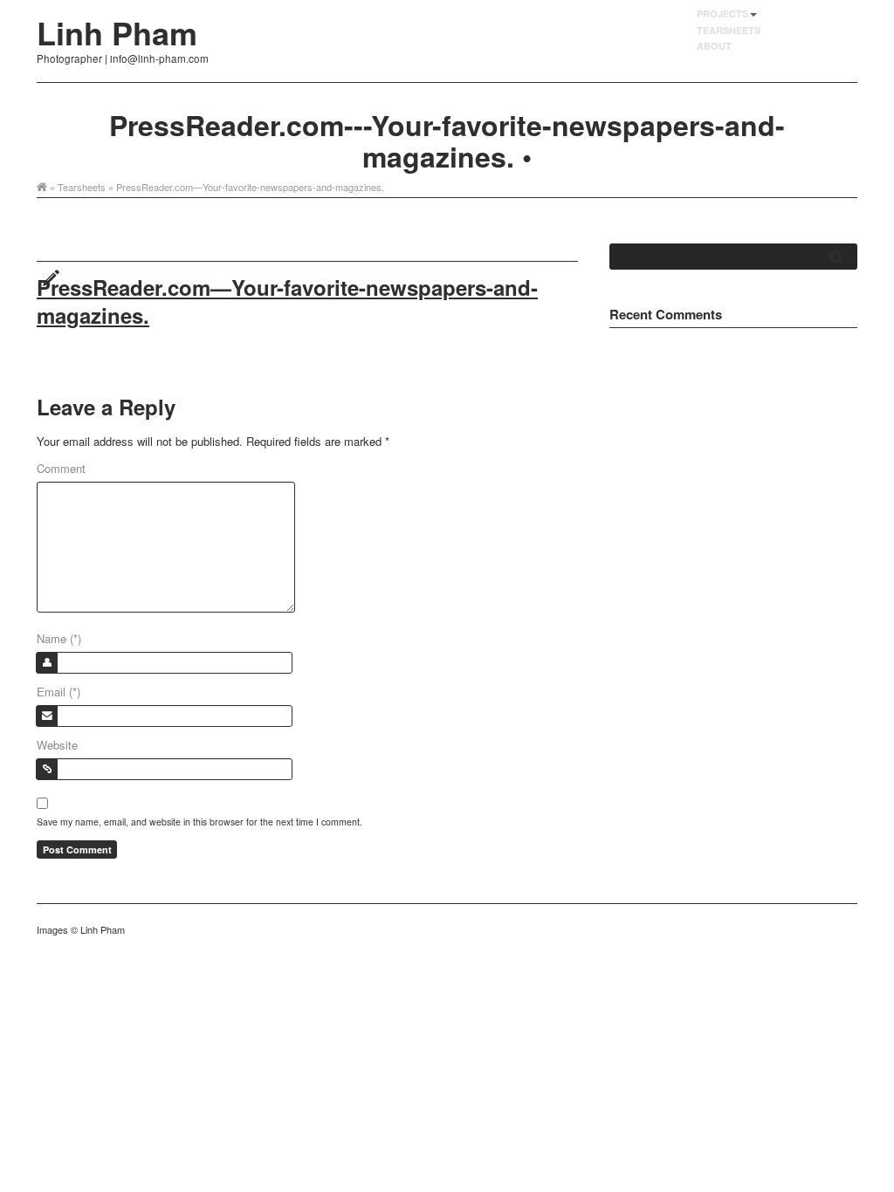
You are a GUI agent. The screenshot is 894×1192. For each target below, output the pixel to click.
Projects (722, 13)
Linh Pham (117, 32)
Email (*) (58, 691)
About (714, 45)
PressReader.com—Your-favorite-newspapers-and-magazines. (287, 301)
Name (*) (59, 638)
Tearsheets (728, 30)
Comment (61, 468)
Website (57, 744)
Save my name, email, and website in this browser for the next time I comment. (199, 821)
